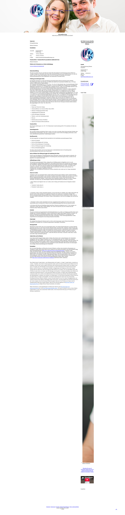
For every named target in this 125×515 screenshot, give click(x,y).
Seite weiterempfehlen (74, 506)
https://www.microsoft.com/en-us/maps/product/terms (53, 250)
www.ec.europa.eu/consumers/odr (37, 66)
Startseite (48, 506)
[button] (116, 509)
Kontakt (58, 506)
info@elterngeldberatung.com (87, 76)
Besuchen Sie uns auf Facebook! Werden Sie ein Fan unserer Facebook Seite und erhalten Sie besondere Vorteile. (87, 470)
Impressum (53, 506)
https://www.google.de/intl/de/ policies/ (50, 288)
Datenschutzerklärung (64, 506)
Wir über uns (86, 10)
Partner (55, 14)
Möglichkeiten (57, 10)
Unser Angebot (69, 10)
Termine (78, 10)
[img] (37, 11)
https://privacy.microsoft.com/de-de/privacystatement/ (43, 257)
